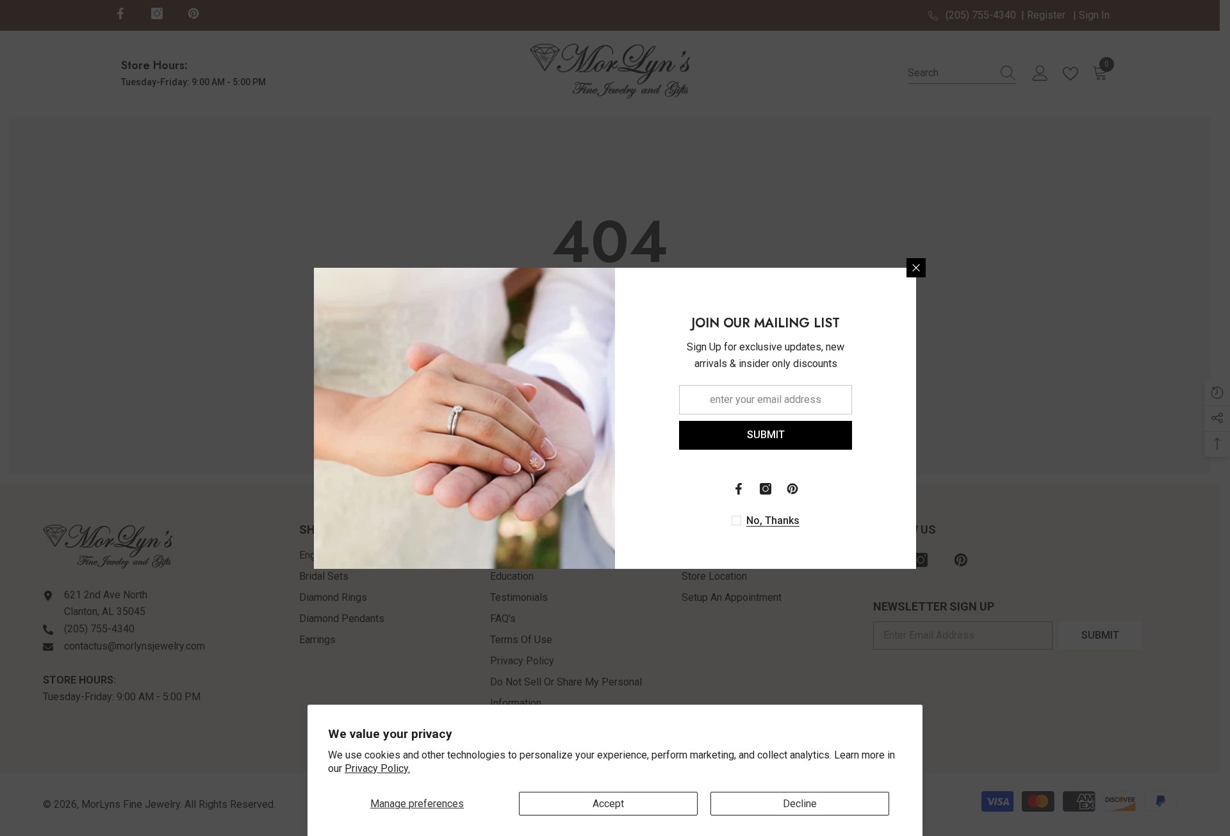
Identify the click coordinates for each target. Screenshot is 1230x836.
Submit (766, 435)
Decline (800, 804)
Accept (608, 804)
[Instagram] (765, 488)
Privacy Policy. (377, 768)
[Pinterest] (792, 488)
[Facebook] (738, 488)
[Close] (916, 267)
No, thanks (773, 520)
